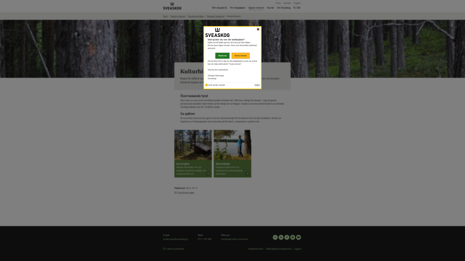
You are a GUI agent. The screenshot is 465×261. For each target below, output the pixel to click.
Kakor (257, 85)
